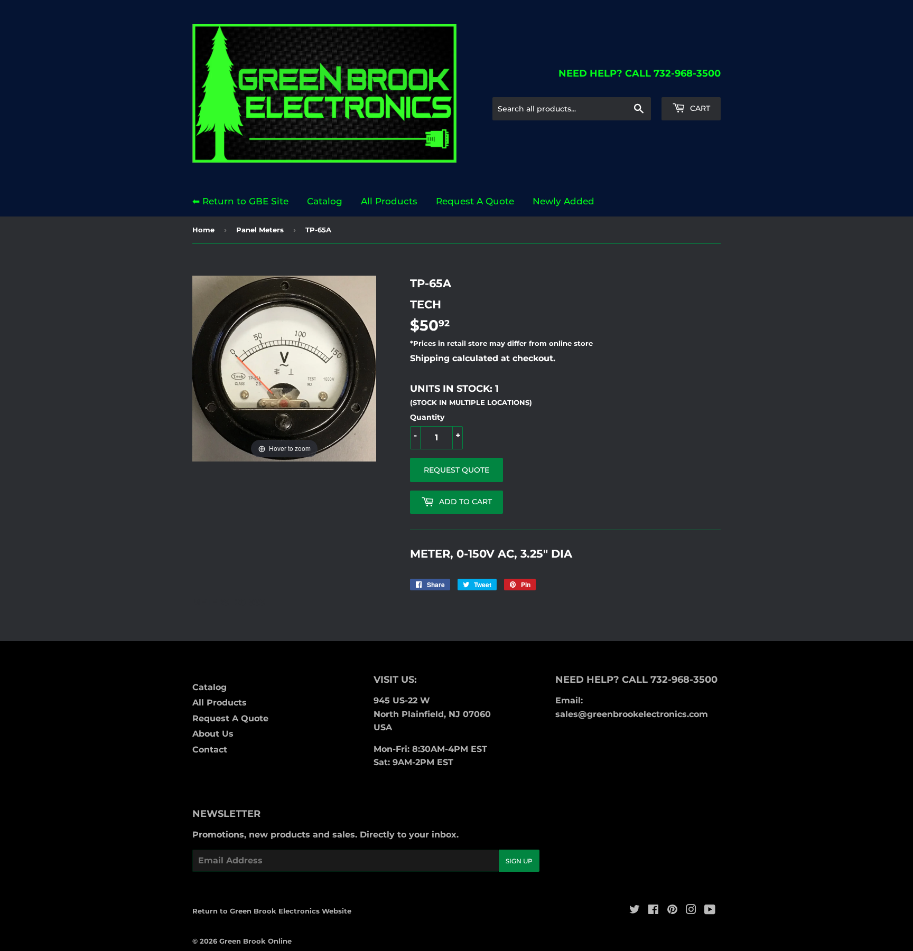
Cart (699, 108)
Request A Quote (475, 201)
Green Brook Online (255, 941)
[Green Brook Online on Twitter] (634, 911)
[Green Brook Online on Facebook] (653, 911)
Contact (209, 750)
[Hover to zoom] (284, 368)
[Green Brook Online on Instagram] (691, 911)
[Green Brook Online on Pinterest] (672, 911)
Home (203, 229)
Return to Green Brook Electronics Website (271, 911)
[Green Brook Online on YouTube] (709, 911)
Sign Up (519, 861)
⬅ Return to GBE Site (240, 201)
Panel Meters (260, 229)
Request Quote (456, 470)
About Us (213, 734)
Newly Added (563, 201)
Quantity (427, 417)
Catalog (324, 201)
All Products (389, 201)
